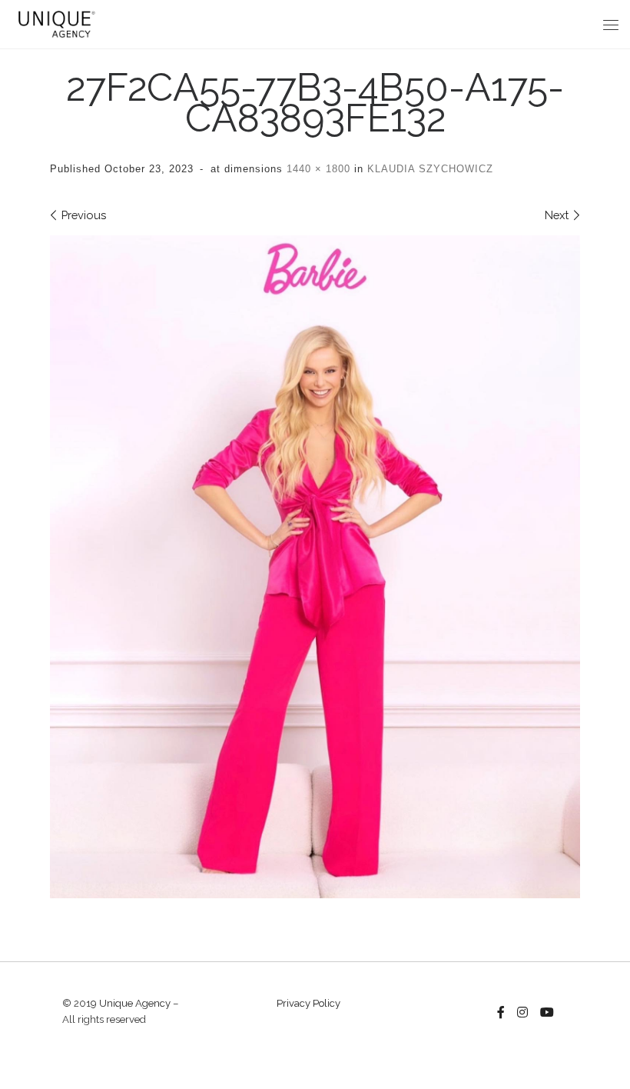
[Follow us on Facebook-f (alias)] (501, 1013)
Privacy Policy (308, 1003)
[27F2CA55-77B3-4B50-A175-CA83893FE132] (315, 567)
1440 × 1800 (316, 169)
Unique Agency (135, 1003)
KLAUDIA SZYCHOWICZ (428, 169)
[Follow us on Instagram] (522, 1013)
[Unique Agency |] (55, 22)
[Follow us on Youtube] (547, 1013)
